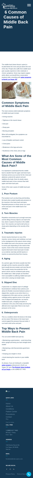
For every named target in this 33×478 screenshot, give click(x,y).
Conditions (10, 409)
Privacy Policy (10, 474)
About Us (9, 406)
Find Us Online (10, 422)
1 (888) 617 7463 (12, 430)
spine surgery (6, 365)
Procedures (10, 414)
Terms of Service (22, 474)
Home (8, 404)
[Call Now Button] (28, 474)
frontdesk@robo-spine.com (14, 459)
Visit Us (8, 449)
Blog (7, 419)
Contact (9, 417)
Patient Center (11, 412)
